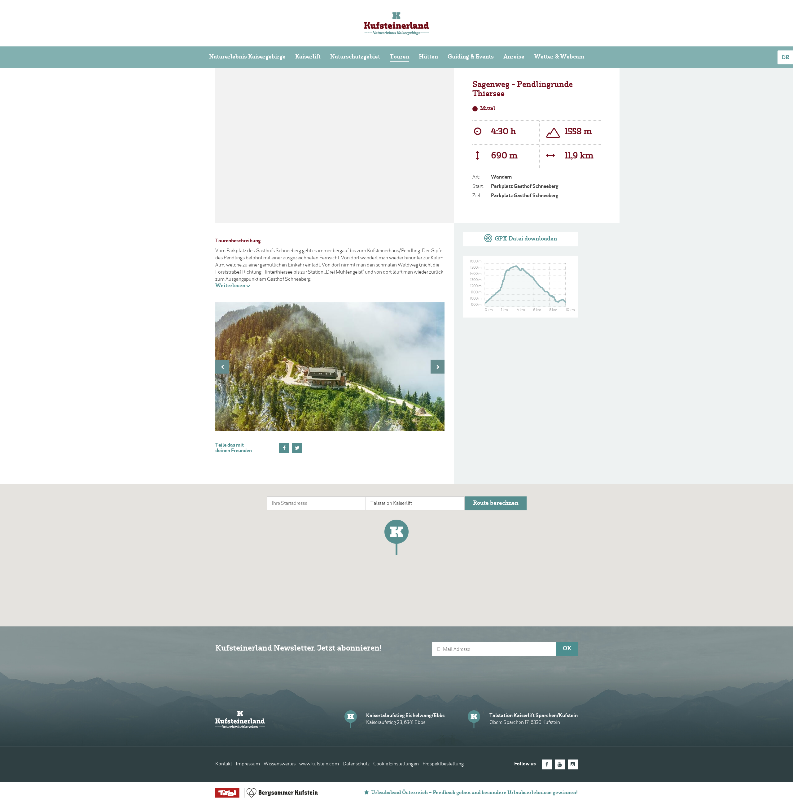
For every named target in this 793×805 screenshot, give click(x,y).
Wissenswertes (280, 764)
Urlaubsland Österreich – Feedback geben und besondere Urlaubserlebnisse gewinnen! (474, 792)
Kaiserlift (308, 57)
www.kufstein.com (319, 764)
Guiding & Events (471, 57)
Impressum (248, 764)
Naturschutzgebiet (355, 57)
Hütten (428, 57)
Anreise (513, 57)
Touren (399, 57)
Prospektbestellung (443, 764)
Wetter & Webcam (559, 57)
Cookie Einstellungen (396, 764)
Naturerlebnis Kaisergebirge (247, 57)
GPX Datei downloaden (525, 239)
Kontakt (223, 764)
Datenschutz (356, 764)
